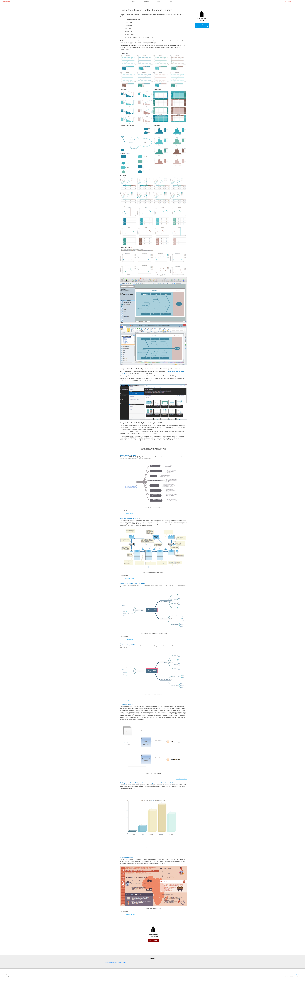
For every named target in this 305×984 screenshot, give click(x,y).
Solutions (146, 1)
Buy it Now (153, 940)
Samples (158, 1)
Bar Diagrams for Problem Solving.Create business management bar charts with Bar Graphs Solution (148, 783)
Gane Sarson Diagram (126, 704)
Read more (182, 778)
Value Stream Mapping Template (129, 518)
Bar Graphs (129, 852)
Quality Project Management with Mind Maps (132, 583)
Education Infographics (126, 857)
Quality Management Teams (128, 455)
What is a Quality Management (128, 644)
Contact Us (297, 974)
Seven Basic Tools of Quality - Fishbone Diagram (115, 962)
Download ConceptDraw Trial (202, 25)
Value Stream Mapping (129, 578)
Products (134, 1)
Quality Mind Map (129, 513)
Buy (171, 1)
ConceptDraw (6, 1)
